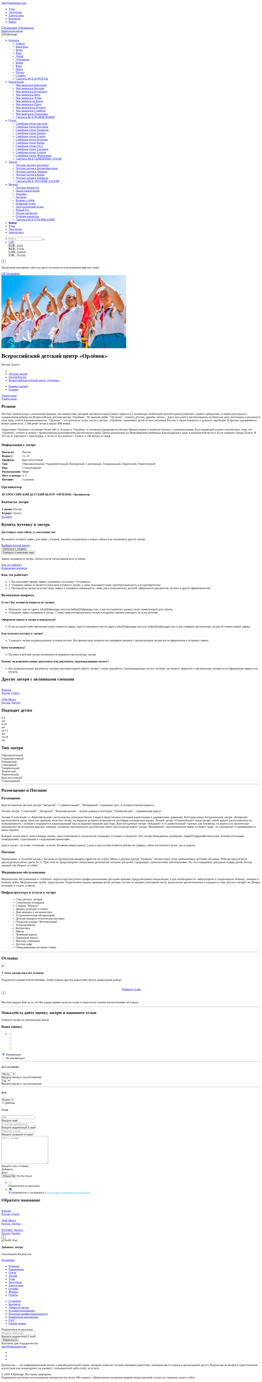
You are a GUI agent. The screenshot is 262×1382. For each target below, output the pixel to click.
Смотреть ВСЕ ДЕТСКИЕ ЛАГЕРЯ (37, 181)
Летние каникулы (26, 213)
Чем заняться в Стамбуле (31, 110)
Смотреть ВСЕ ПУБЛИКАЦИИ (35, 219)
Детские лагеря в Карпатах (32, 177)
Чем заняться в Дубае (29, 97)
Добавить (131, 989)
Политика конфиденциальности (28, 1313)
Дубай (19, 56)
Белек (19, 49)
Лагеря (13, 161)
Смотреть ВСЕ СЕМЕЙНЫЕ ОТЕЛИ (38, 158)
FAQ (11, 1320)
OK (3, 273)
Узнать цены (9, 395)
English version (17, 1323)
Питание (21, 197)
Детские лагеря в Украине (31, 171)
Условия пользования (22, 1310)
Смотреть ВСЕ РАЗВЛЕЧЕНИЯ (35, 117)
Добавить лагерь (19, 1307)
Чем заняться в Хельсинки (32, 113)
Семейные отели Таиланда (32, 149)
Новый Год (22, 209)
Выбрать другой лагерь (15, 545)
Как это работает (11, 564)
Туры (12, 8)
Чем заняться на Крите (29, 101)
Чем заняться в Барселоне (31, 85)
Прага (19, 69)
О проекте (15, 1301)
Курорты (14, 40)
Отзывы (13, 389)
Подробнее (13, 273)
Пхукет (20, 72)
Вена (19, 53)
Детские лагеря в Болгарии (32, 165)
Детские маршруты (27, 187)
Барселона (22, 46)
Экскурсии (15, 12)
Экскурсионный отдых (30, 206)
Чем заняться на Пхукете (31, 107)
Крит (19, 65)
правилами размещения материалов (68, 1192)
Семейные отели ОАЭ (29, 145)
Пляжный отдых (26, 203)
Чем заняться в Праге (29, 104)
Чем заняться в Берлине (30, 88)
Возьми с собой (25, 200)
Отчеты (13, 1294)
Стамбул (21, 75)
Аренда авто (16, 15)
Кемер (19, 62)
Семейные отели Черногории (34, 155)
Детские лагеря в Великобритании (37, 168)
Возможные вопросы (14, 568)
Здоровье (21, 193)
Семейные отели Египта (30, 136)
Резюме (18, 386)
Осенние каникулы (27, 216)
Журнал (13, 184)
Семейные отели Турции (31, 152)
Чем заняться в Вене (28, 94)
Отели (12, 120)
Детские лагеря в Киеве (30, 174)
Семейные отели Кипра (30, 142)
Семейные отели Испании (32, 139)
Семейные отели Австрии (31, 123)
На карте (6, 516)
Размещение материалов (23, 1317)
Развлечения (16, 81)
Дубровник (22, 59)
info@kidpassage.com (13, 2)
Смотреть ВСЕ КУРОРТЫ (32, 78)
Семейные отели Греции (31, 133)
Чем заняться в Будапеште (31, 91)
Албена (20, 43)
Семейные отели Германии (32, 129)
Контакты (14, 18)
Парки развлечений (28, 190)
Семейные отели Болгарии (32, 126)
